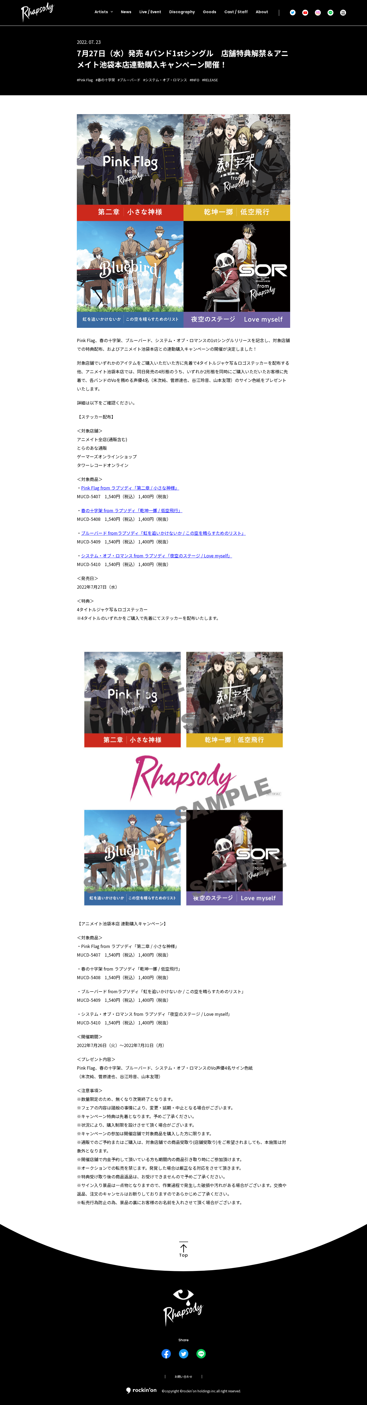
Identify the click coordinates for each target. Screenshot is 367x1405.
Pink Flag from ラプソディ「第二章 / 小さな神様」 (130, 487)
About (262, 12)
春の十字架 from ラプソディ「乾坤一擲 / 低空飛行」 (131, 510)
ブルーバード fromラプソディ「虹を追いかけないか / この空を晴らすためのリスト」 (163, 533)
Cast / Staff (236, 12)
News (126, 12)
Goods (209, 12)
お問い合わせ (183, 1376)
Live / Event (150, 12)
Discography (182, 12)
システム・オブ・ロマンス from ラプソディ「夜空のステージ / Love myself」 (156, 555)
